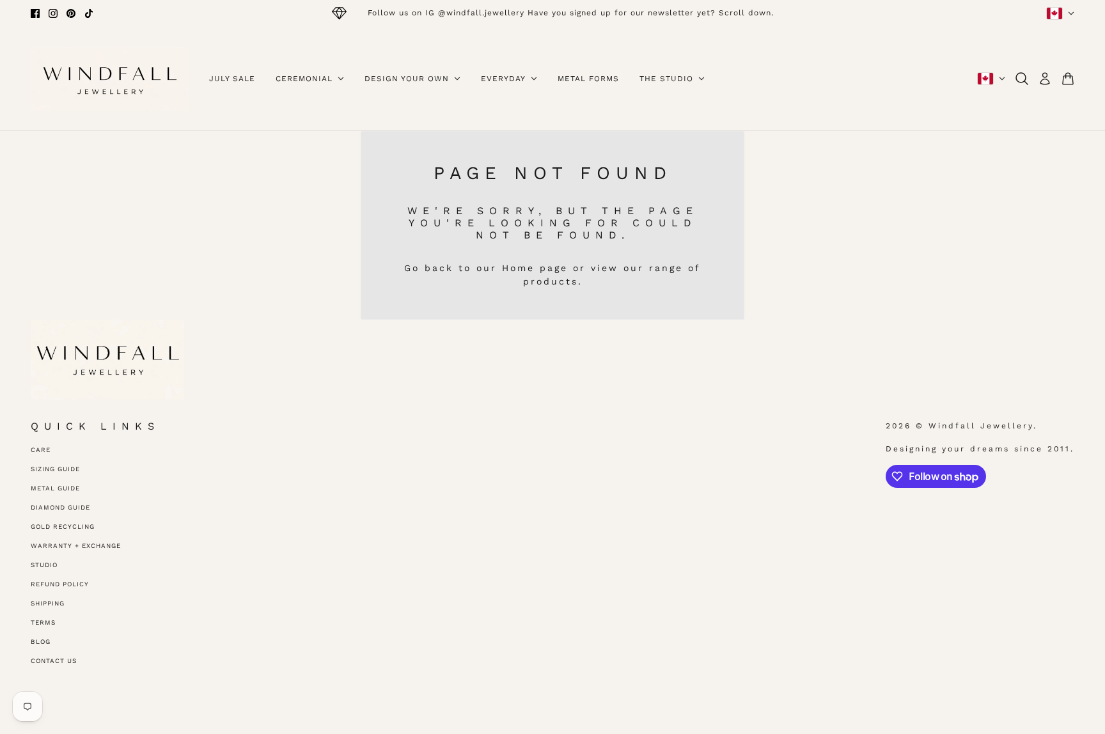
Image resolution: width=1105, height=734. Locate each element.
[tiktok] (89, 13)
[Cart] (1068, 78)
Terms (43, 622)
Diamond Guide (60, 507)
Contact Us (54, 660)
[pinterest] (71, 13)
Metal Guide (55, 488)
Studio (44, 564)
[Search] (1021, 78)
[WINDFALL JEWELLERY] (110, 79)
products (550, 281)
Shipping (48, 603)
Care (41, 449)
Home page (535, 268)
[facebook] (35, 13)
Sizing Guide (55, 468)
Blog (41, 641)
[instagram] (53, 13)
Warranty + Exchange (76, 545)
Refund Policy (60, 584)
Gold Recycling (63, 526)
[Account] (1044, 78)
